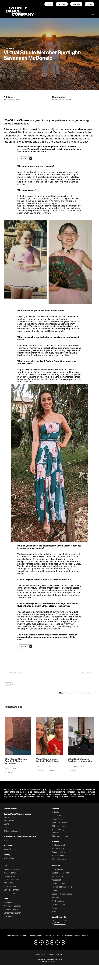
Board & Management (61, 873)
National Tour (9, 858)
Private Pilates (57, 819)
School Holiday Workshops (58, 831)
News (54, 908)
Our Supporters (10, 893)
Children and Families (60, 826)
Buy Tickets (62, 4)
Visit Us (60, 935)
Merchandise (9, 916)
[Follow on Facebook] (41, 942)
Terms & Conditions (54, 954)
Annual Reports (58, 876)
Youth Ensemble (58, 855)
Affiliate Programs (59, 859)
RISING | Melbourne (11, 831)
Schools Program (10, 849)
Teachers (55, 897)
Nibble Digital (52, 961)
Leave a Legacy (10, 886)
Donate (89, 4)
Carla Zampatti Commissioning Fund (12, 877)
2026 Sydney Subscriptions (9, 819)
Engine (6, 824)
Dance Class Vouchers (12, 913)
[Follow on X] (57, 942)
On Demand (57, 815)
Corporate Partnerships (12, 890)
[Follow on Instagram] (36, 942)
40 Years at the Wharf (12, 869)
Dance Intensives (59, 852)
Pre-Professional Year (60, 845)
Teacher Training (58, 848)
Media (54, 911)
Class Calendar (35, 935)
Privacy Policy (40, 954)
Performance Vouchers (12, 906)
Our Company (57, 869)
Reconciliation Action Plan (62, 887)
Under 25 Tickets (58, 883)
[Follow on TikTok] (47, 942)
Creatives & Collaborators (62, 894)
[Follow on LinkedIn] (63, 942)
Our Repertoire (58, 901)
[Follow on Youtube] (52, 942)
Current (6, 827)
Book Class (76, 4)
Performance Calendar (17, 935)
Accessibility (57, 880)
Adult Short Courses (60, 822)
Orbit (5, 840)
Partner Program (10, 873)
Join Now (22, 159)
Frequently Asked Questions (77, 935)
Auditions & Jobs (58, 904)
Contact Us (49, 935)
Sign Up (56, 922)
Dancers (55, 890)
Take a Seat (8, 883)
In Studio (55, 812)
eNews (49, 4)
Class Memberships (60, 836)
